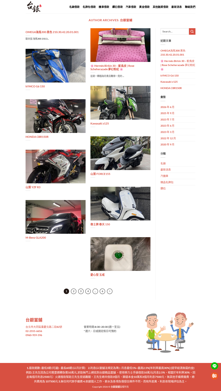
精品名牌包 (166, 182)
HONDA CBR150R (37, 136)
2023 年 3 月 (167, 131)
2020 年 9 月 (167, 144)
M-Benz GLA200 (36, 237)
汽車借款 (131, 6)
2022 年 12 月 (168, 138)
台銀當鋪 (126, 20)
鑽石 (163, 188)
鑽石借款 (117, 6)
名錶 (163, 163)
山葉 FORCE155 (100, 174)
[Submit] (192, 31)
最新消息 (176, 6)
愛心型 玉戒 (97, 274)
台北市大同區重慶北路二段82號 (44, 326)
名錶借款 (74, 6)
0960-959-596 (34, 335)
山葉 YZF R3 (33, 187)
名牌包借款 (89, 6)
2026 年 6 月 (167, 106)
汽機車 (164, 175)
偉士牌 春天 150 (100, 224)
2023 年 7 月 (167, 119)
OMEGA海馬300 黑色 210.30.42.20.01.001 (52, 32)
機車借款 (104, 6)
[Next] (109, 291)
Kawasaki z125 (99, 123)
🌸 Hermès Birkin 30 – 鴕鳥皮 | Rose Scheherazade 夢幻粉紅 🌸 (112, 67)
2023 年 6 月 (167, 125)
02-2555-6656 (34, 330)
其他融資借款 (161, 6)
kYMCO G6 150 (35, 86)
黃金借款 (144, 6)
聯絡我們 (190, 6)
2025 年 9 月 (167, 113)
